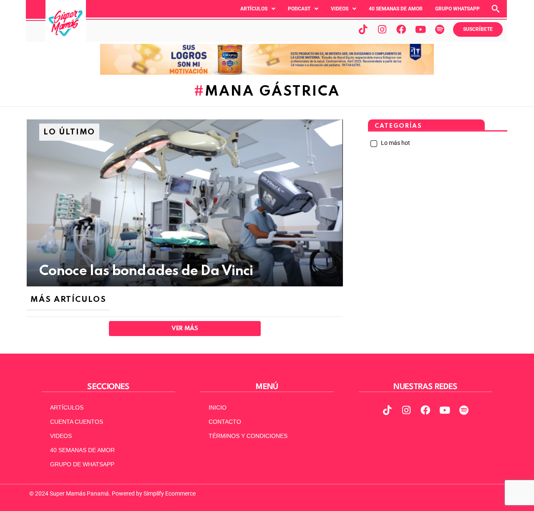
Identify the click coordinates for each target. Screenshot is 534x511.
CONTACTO (225, 421)
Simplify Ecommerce (170, 493)
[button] (258, 9)
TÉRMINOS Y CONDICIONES (248, 436)
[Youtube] (420, 29)
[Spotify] (439, 29)
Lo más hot (395, 142)
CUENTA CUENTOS (76, 421)
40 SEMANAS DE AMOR (396, 9)
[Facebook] (401, 29)
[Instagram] (382, 29)
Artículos (253, 9)
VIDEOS (61, 436)
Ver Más (184, 328)
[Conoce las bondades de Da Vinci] (185, 202)
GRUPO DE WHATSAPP (82, 464)
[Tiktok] (363, 29)
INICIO (218, 407)
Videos (339, 9)
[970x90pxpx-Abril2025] (267, 72)
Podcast (299, 9)
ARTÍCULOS (66, 407)
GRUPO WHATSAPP (457, 9)
